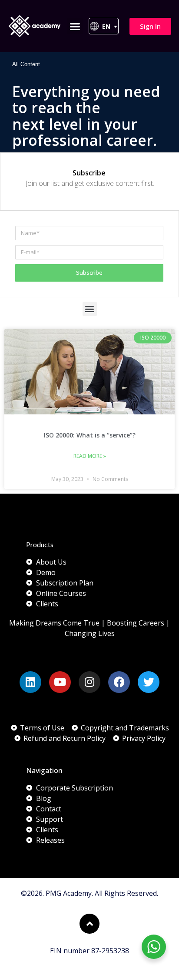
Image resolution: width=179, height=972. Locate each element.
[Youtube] (60, 682)
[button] (75, 26)
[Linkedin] (30, 682)
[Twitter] (148, 682)
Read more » (89, 456)
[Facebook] (119, 682)
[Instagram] (89, 682)
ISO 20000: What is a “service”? (90, 435)
